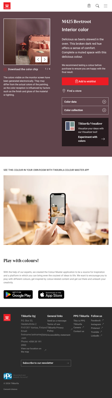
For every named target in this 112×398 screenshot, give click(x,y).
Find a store (74, 90)
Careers (77, 327)
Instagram (96, 324)
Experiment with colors (87, 138)
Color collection (73, 110)
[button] (89, 6)
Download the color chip (23, 69)
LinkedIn (95, 335)
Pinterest (95, 328)
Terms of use (53, 324)
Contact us (79, 331)
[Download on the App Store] (51, 294)
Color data (70, 101)
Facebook (96, 320)
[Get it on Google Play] (18, 294)
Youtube (95, 332)
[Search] (97, 6)
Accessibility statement (58, 335)
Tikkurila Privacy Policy (55, 329)
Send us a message (56, 320)
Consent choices (10, 389)
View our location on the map (31, 350)
